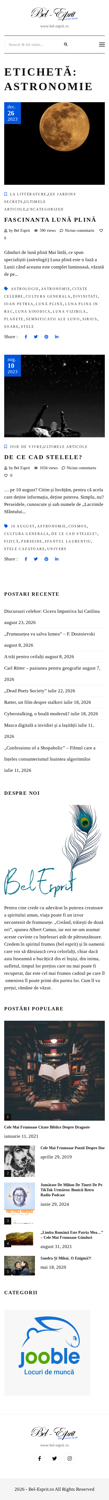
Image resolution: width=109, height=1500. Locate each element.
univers (57, 549)
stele (27, 327)
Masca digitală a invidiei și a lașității (40, 725)
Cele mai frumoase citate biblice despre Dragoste (47, 1127)
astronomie (55, 289)
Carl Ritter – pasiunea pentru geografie (42, 668)
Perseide (31, 541)
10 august (23, 526)
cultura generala (48, 296)
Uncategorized (45, 209)
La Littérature (28, 194)
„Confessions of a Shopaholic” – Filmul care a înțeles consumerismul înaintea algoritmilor (50, 753)
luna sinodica (33, 312)
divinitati (85, 296)
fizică (11, 541)
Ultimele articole (65, 447)
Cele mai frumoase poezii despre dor (73, 1148)
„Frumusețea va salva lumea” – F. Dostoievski (49, 634)
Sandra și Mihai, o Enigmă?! (66, 1258)
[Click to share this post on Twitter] (36, 337)
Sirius (89, 319)
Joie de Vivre (26, 447)
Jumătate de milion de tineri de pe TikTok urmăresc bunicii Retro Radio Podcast (71, 1190)
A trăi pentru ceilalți (24, 656)
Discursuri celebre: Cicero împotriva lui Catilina (52, 611)
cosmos (77, 526)
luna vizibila (69, 312)
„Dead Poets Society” (25, 690)
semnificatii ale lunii (53, 319)
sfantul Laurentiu (68, 541)
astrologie (25, 289)
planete (14, 319)
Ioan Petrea (19, 304)
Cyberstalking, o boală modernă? (37, 713)
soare (11, 327)
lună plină (49, 304)
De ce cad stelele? (43, 457)
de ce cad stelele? (74, 534)
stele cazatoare (24, 549)
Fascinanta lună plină (50, 219)
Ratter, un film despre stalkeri (33, 702)
